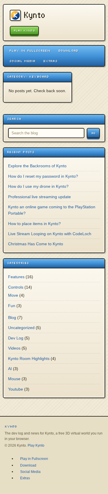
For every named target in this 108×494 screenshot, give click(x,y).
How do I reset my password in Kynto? (43, 176)
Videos (14, 348)
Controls (15, 287)
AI (10, 368)
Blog (12, 317)
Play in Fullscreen (29, 51)
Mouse (14, 378)
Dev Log (15, 338)
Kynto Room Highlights (29, 358)
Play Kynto (24, 30)
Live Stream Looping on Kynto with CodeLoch (49, 233)
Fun (11, 305)
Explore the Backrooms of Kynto (37, 166)
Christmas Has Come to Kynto (35, 244)
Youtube (15, 389)
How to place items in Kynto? (34, 223)
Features (16, 276)
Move (13, 295)
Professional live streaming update (39, 196)
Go (93, 133)
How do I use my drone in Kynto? (38, 186)
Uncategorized (21, 327)
